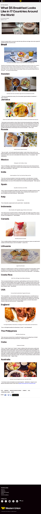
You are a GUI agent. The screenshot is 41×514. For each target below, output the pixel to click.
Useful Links (4, 487)
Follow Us (4, 498)
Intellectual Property (5, 492)
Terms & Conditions (5, 494)
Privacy (2, 493)
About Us (3, 489)
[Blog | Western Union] (20, 1)
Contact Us (3, 491)
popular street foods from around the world (27, 383)
